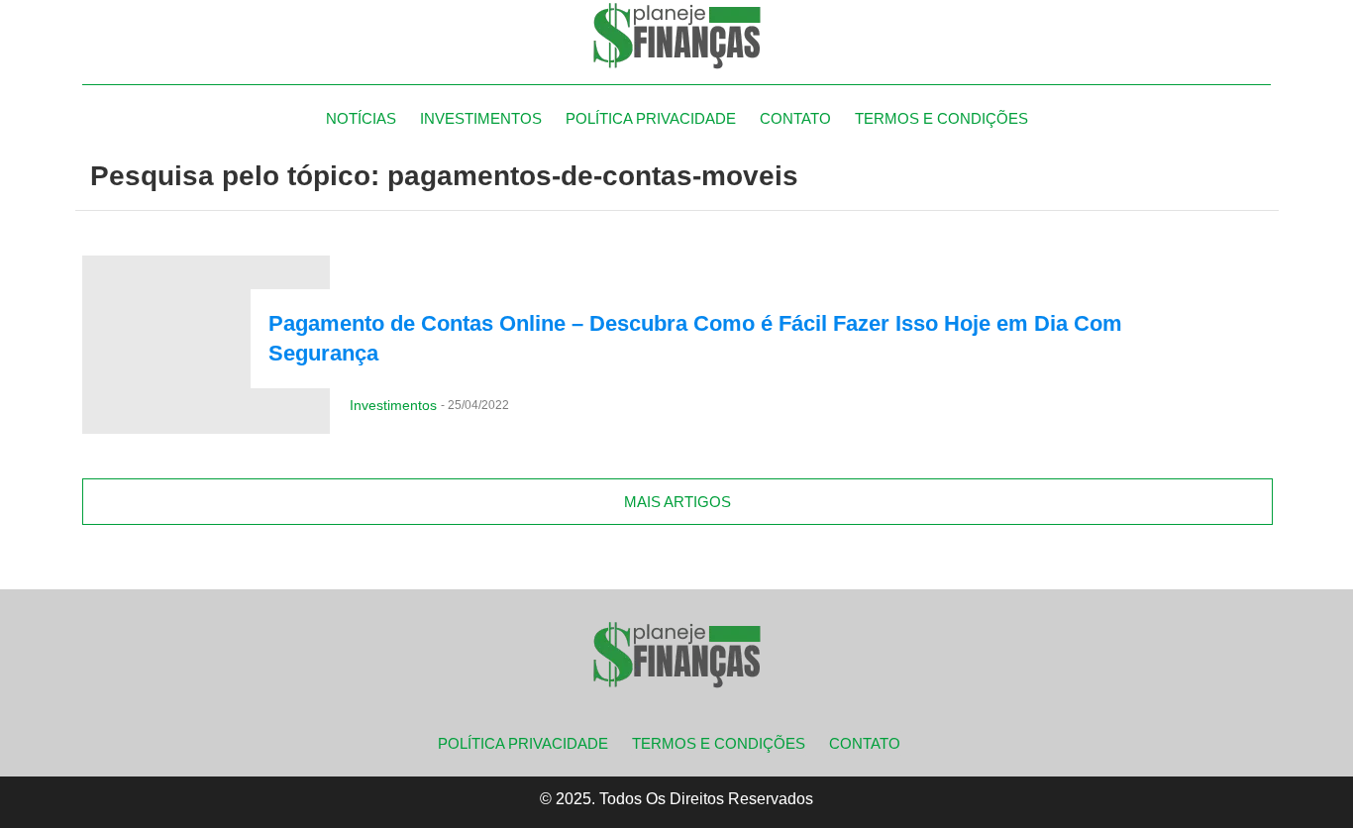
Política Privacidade (651, 118)
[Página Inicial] (676, 34)
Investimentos (481, 118)
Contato (795, 118)
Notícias (361, 118)
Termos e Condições (941, 118)
